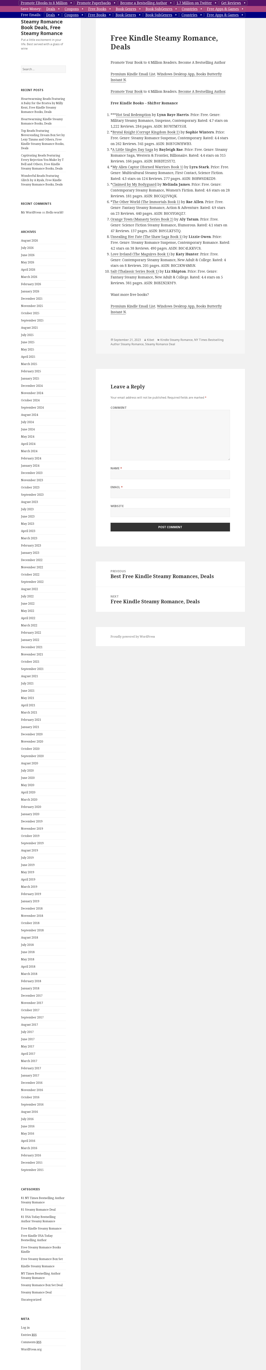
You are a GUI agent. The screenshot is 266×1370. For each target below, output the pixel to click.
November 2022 (32, 567)
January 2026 (30, 291)
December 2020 (32, 734)
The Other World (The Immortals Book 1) (146, 201)
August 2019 (29, 850)
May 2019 (27, 872)
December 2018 (32, 908)
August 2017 (29, 1025)
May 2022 (27, 611)
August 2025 (29, 328)
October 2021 (30, 662)
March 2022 (29, 625)
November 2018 (32, 916)
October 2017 (30, 1010)
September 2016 (32, 1104)
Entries (29, 1335)
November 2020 (32, 741)
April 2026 (28, 270)
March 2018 (29, 974)
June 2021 (28, 691)
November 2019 (32, 829)
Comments (31, 1342)
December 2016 (32, 1083)
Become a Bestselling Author (143, 3)
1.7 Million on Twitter (194, 3)
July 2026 (27, 248)
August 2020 (29, 763)
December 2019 (32, 821)
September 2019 (32, 843)
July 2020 (27, 770)
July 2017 (27, 1032)
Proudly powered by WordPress (133, 637)
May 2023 (27, 524)
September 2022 (32, 582)
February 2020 (31, 807)
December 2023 (32, 473)
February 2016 (31, 1155)
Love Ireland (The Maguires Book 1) (140, 254)
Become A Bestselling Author (201, 91)
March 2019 (29, 887)
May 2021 (27, 698)
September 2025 (32, 320)
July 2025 (27, 335)
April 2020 (28, 792)
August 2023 (29, 502)
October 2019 (30, 836)
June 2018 (28, 952)
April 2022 (28, 618)
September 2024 (32, 407)
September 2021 (32, 669)
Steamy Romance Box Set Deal (42, 1285)
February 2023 (31, 545)
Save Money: (31, 9)
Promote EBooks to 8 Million (44, 3)
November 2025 (32, 306)
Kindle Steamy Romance (37, 1266)
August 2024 (29, 415)
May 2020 (27, 785)
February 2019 (31, 894)
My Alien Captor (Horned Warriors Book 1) (147, 167)
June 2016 (28, 1126)
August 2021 (29, 676)
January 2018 (30, 988)
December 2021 (32, 647)
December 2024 (32, 386)
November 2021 (32, 654)
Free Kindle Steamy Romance (41, 1228)
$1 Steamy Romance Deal (38, 1210)
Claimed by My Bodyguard (134, 184)
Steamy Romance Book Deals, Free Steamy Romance (42, 27)
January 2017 (30, 1075)
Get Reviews (231, 3)
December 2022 (32, 560)
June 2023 (28, 516)
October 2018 (30, 923)
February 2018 (31, 981)
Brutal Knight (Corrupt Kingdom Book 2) (146, 132)
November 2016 (32, 1090)
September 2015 (32, 1170)
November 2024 (32, 393)
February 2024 (31, 458)
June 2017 (28, 1039)
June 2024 (28, 429)
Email (117, 487)
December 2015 (32, 1163)
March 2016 (29, 1148)
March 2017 (29, 1061)
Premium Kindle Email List (133, 74)
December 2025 (32, 299)
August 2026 (29, 240)
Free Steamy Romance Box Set (42, 1259)
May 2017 (27, 1046)
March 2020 (29, 800)
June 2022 (28, 604)
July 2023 (27, 509)
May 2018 (27, 959)
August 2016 (29, 1112)
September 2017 (32, 1017)
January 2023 (30, 553)
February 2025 (31, 371)
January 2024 (30, 466)
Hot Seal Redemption (133, 114)
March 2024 (29, 451)
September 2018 (32, 930)
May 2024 (27, 437)
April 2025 (28, 357)
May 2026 (27, 262)
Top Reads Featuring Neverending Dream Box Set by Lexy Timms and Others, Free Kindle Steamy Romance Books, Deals (43, 139)
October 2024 (30, 400)
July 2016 (27, 1119)
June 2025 (28, 342)
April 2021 (28, 705)
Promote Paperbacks (94, 3)
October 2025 (30, 313)
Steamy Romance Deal (36, 1292)
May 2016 (27, 1133)
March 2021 (29, 712)
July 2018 (27, 945)
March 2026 (29, 277)
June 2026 (28, 255)
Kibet (150, 340)
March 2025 (29, 364)
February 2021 (31, 720)
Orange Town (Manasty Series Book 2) (142, 219)
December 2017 (32, 996)
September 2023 (32, 495)
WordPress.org (31, 1349)
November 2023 (32, 480)
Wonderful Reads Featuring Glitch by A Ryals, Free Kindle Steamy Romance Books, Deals (42, 180)
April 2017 (28, 1054)
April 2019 (28, 879)
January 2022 (30, 640)
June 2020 (28, 778)
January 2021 (30, 727)
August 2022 (29, 589)
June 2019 (28, 865)
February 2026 (31, 284)
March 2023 (29, 538)
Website (117, 506)
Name (116, 468)
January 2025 (30, 378)
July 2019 (27, 858)
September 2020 (32, 756)
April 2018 (28, 967)
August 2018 (29, 937)
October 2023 (30, 487)
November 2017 (32, 1003)
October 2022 (30, 574)
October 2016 (30, 1097)
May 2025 (27, 349)
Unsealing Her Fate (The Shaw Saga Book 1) (147, 236)
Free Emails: (31, 15)
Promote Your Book (127, 91)
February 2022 (31, 633)
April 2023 (28, 531)
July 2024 (27, 422)
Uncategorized (31, 1300)
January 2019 (30, 901)
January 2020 (30, 814)
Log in (25, 1328)
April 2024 (28, 444)
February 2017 (31, 1068)
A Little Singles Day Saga (132, 149)
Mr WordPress (31, 212)
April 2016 (28, 1141)
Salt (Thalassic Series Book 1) (135, 271)
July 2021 (27, 683)
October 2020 (30, 749)
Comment (119, 408)
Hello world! (55, 212)
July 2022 (27, 596)
